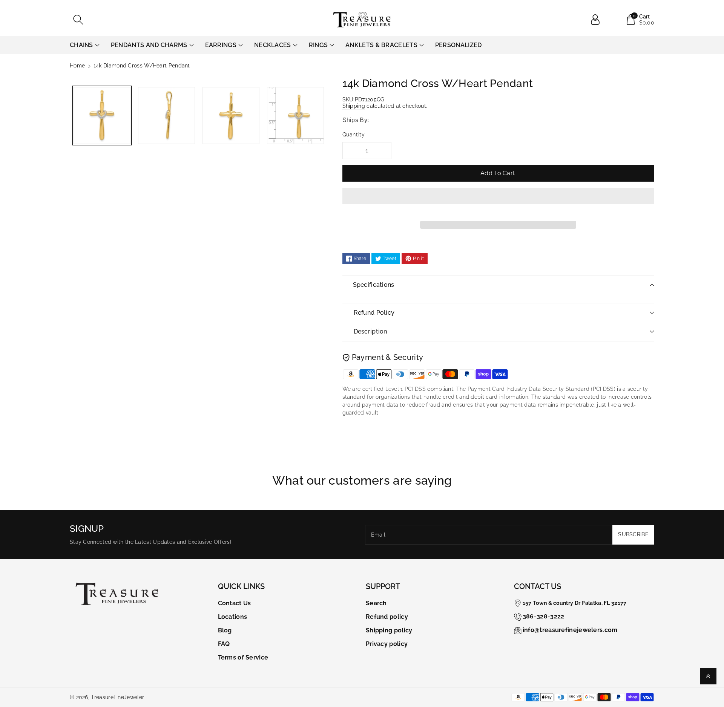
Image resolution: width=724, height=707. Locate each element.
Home (77, 66)
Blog (225, 630)
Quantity (353, 135)
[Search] (78, 19)
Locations (232, 616)
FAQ (224, 643)
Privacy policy (387, 643)
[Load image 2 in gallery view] (166, 115)
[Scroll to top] (708, 676)
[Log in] (598, 19)
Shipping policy (389, 630)
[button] (498, 202)
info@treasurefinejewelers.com (570, 630)
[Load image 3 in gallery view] (231, 115)
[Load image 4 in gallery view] (295, 115)
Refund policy (387, 616)
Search (376, 603)
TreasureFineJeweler (117, 697)
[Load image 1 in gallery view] (102, 115)
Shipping (353, 106)
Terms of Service (243, 657)
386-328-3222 (543, 616)
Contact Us (234, 603)
